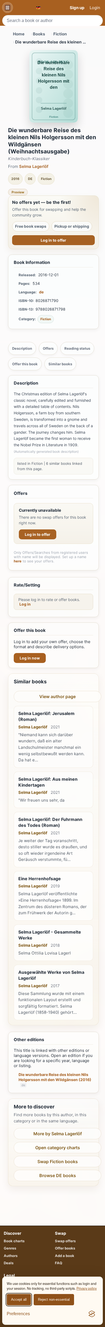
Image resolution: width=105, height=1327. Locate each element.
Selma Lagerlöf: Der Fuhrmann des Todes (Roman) (50, 822)
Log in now (30, 658)
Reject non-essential (54, 1299)
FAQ (58, 1263)
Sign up (77, 7)
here (18, 561)
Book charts (14, 1241)
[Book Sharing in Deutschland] (38, 7)
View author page (57, 696)
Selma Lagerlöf (33, 166)
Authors (11, 1256)
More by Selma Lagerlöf (57, 1133)
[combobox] (52, 20)
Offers (48, 348)
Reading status (77, 348)
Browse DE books (57, 1175)
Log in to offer (53, 240)
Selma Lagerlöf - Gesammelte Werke (49, 935)
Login (95, 7)
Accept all (19, 1299)
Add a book (64, 1256)
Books (39, 33)
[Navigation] (7, 7)
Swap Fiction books (57, 1161)
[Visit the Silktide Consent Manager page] (91, 1313)
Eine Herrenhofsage (39, 878)
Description (22, 348)
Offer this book (25, 364)
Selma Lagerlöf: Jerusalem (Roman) (46, 716)
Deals (8, 1263)
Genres (10, 1248)
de (41, 292)
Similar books (60, 364)
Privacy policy (86, 1288)
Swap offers (65, 1241)
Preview (18, 192)
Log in (25, 604)
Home (18, 33)
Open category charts (57, 1147)
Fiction (60, 33)
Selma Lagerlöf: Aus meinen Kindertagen (48, 782)
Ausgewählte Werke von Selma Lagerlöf (51, 975)
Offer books (65, 1248)
